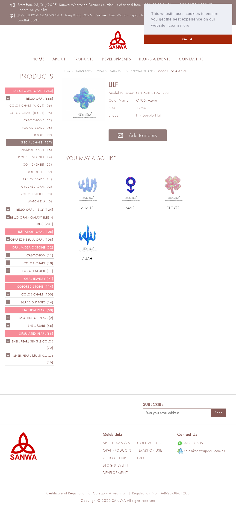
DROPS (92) (43, 135)
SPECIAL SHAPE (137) (36, 142)
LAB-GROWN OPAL (90, 71)
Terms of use (149, 450)
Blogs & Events (155, 59)
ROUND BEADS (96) (37, 127)
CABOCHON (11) (40, 255)
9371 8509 (194, 443)
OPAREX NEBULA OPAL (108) (31, 239)
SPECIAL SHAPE (142, 71)
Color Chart (115, 458)
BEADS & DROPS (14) (37, 302)
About (59, 59)
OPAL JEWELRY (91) (38, 278)
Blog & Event (115, 465)
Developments (116, 59)
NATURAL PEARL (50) (37, 310)
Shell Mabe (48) (40, 325)
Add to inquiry (142, 135)
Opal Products (117, 450)
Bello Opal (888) (39, 98)
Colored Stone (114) (35, 286)
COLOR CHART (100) (37, 294)
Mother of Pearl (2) (36, 318)
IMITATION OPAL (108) (35, 232)
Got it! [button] (188, 39)
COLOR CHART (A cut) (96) (30, 105)
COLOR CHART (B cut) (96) (31, 113)
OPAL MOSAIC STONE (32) (32, 247)
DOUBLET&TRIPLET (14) (35, 157)
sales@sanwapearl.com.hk (204, 451)
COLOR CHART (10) (38, 263)
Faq (140, 458)
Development (115, 472)
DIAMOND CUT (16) (36, 150)
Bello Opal (117, 71)
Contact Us (191, 59)
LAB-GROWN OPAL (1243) (33, 91)
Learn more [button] (178, 25)
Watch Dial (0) (40, 201)
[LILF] (83, 99)
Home (38, 59)
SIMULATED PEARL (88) (36, 333)
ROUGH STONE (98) (36, 194)
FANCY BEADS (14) (37, 179)
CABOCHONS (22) (38, 120)
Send (219, 413)
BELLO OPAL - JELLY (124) (34, 209)
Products (84, 59)
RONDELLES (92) (39, 172)
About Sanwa (116, 443)
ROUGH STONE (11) (37, 271)
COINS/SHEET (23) (37, 164)
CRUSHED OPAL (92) (36, 186)
